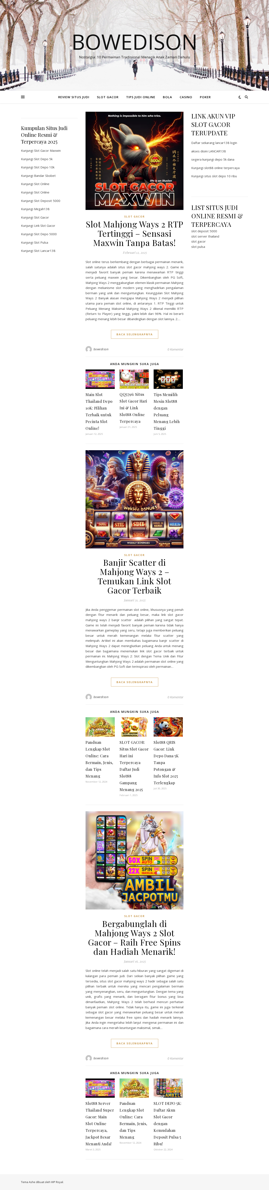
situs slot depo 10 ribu (220, 176)
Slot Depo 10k (44, 167)
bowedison (101, 349)
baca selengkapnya (134, 334)
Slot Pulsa (41, 242)
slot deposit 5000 (204, 231)
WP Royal (57, 1182)
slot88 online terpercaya (222, 168)
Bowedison (134, 41)
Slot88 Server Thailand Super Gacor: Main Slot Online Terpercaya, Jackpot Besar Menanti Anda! (100, 1123)
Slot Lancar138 (44, 250)
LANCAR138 (217, 151)
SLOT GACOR (108, 97)
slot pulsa (198, 246)
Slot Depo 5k (43, 159)
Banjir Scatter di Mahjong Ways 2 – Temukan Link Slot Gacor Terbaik (134, 576)
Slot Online (41, 184)
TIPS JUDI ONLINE (140, 97)
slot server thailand (205, 236)
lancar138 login (226, 143)
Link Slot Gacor (44, 225)
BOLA (167, 97)
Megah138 (42, 209)
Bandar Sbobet (45, 175)
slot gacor (198, 241)
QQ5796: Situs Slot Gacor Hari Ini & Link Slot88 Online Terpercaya (133, 408)
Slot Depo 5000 (45, 234)
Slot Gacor (41, 217)
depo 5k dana (224, 159)
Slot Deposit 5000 (47, 201)
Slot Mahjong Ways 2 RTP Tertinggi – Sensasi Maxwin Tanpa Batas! (134, 233)
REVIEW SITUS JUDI (73, 97)
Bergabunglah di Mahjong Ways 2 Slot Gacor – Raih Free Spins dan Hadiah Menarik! (134, 937)
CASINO (186, 97)
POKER (205, 97)
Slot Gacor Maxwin (47, 150)
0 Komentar (175, 349)
